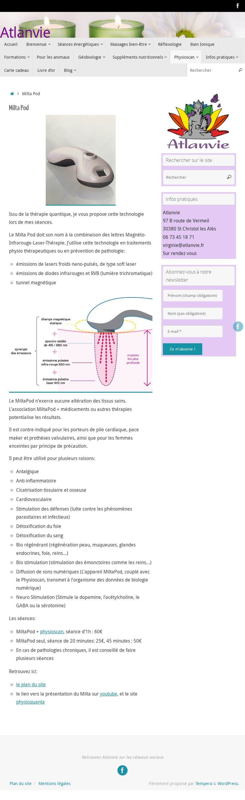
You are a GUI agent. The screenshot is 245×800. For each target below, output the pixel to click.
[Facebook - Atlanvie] (238, 5)
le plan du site (31, 684)
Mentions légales (55, 783)
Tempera (203, 783)
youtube (108, 693)
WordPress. (228, 783)
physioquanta (30, 702)
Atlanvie (25, 32)
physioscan (51, 631)
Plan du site (21, 783)
